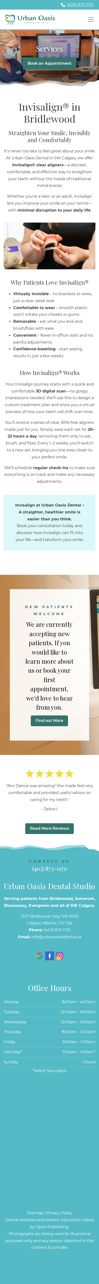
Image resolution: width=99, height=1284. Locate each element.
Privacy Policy (59, 1213)
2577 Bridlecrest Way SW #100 (50, 916)
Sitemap (35, 1213)
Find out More (49, 720)
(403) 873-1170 (80, 4)
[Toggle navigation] (90, 19)
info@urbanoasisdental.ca (56, 937)
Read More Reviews (49, 828)
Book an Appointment (50, 63)
